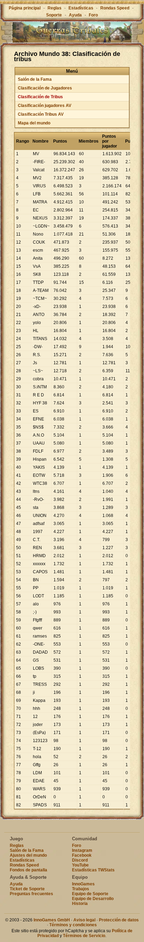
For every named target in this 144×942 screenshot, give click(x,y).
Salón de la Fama (35, 79)
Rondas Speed (114, 8)
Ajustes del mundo (28, 855)
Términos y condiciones (73, 924)
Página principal (25, 8)
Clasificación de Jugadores (45, 88)
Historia (80, 903)
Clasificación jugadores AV (44, 105)
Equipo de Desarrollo (93, 898)
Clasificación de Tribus (40, 96)
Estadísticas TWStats (93, 870)
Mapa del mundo (34, 123)
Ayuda (75, 15)
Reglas (55, 8)
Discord (80, 860)
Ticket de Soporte (27, 888)
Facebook (82, 855)
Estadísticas (81, 8)
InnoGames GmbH (52, 920)
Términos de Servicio (84, 935)
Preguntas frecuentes (31, 893)
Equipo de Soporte (90, 893)
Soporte (54, 15)
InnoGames (83, 884)
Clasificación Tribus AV (41, 114)
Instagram (82, 850)
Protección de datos (119, 920)
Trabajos (80, 888)
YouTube (80, 865)
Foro (93, 15)
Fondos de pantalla (28, 870)
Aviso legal (84, 920)
